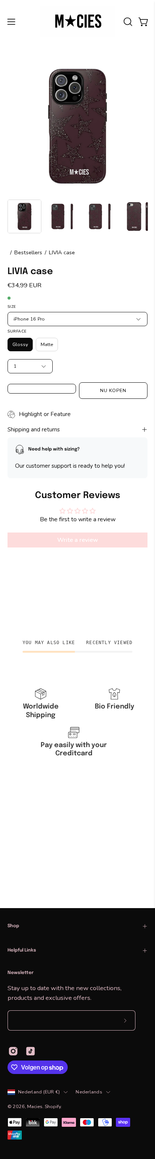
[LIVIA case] (24, 216)
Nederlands (89, 1092)
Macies (35, 1106)
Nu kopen (113, 390)
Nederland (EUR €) (39, 1092)
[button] (127, 21)
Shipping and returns (34, 429)
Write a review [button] (77, 540)
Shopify (53, 1106)
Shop (13, 926)
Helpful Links (22, 950)
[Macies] (77, 21)
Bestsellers (28, 252)
